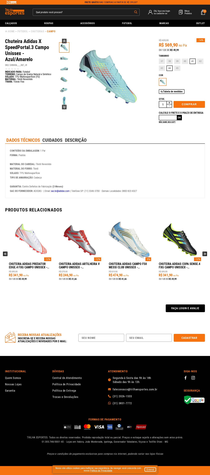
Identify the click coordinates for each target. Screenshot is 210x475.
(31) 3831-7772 (122, 403)
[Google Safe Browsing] (194, 400)
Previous (64, 41)
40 (185, 61)
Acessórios (87, 23)
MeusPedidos (188, 12)
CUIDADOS (52, 140)
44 (169, 68)
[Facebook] (186, 378)
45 (177, 68)
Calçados (11, 23)
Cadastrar (189, 338)
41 (192, 61)
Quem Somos (13, 378)
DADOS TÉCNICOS (23, 140)
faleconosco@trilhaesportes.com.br (135, 389)
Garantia (10, 390)
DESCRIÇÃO (76, 140)
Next (64, 107)
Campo (51, 31)
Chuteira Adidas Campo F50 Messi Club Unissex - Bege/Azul (128, 265)
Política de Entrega (64, 390)
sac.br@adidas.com (60, 191)
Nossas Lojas (13, 384)
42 (200, 61)
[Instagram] (193, 378)
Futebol (127, 23)
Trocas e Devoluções (65, 397)
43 (162, 68)
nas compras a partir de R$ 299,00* (111, 2)
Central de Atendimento (67, 378)
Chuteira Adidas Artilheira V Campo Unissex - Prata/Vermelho (79, 265)
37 (162, 61)
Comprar (189, 104)
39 (177, 61)
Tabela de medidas (173, 91)
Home (11, 31)
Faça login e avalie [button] (185, 308)
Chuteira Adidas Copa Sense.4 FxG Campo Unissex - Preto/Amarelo (179, 265)
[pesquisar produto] (135, 12)
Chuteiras (37, 31)
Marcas (164, 23)
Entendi (150, 469)
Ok (179, 117)
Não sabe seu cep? (167, 122)
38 (169, 61)
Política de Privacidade (66, 384)
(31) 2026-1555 (122, 396)
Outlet (200, 23)
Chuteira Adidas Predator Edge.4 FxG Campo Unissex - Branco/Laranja (28, 265)
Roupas (48, 23)
